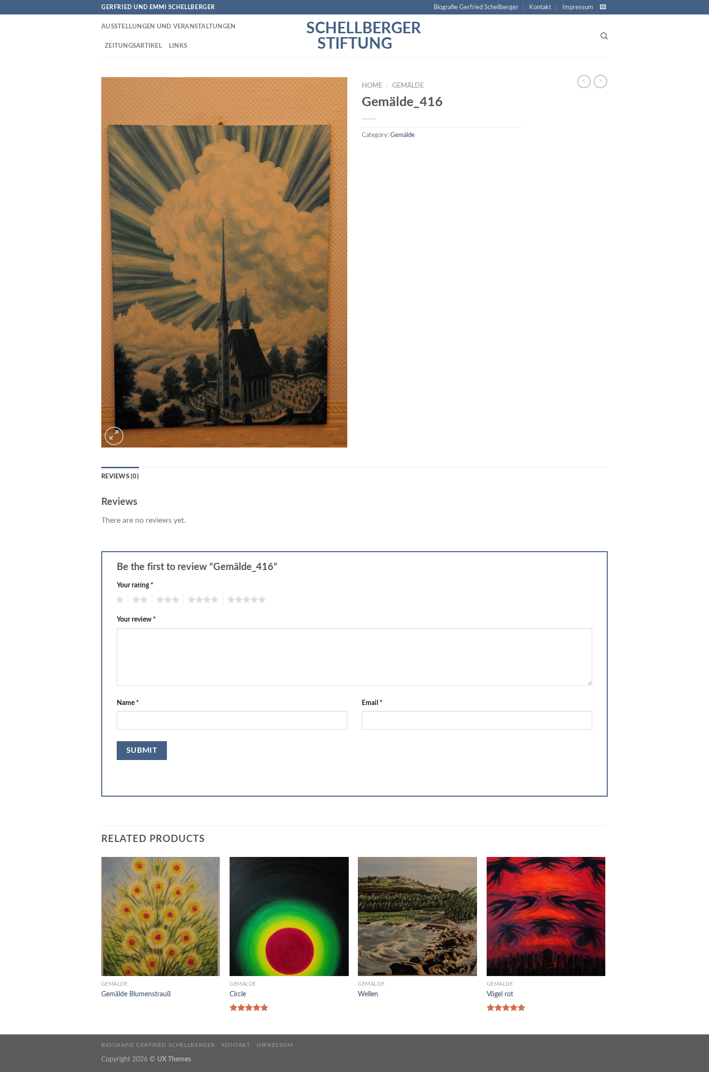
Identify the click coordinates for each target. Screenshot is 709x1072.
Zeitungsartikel (133, 46)
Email (372, 702)
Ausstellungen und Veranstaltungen (168, 26)
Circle (238, 994)
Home (372, 85)
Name (128, 702)
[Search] (604, 36)
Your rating (135, 585)
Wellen (368, 994)
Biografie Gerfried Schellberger (476, 7)
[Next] (605, 944)
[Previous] (102, 944)
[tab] (120, 476)
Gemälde (408, 85)
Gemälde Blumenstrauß (136, 994)
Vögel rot (500, 994)
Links (178, 46)
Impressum (577, 7)
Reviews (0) (120, 476)
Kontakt (540, 7)
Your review (136, 619)
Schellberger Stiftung (354, 36)
